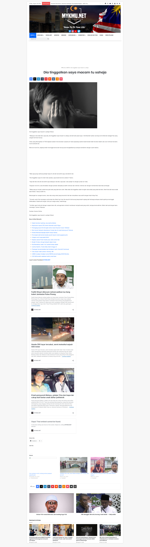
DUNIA (101, 35)
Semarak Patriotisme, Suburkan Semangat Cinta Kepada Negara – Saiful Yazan (70, 3)
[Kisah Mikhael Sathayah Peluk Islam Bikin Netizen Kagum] (105, 465)
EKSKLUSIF (49, 35)
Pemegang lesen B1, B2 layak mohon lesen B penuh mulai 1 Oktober (50, 228)
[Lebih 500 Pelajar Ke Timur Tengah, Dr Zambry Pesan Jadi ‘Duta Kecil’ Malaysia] (63, 530)
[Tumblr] (42, 79)
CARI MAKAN (71, 35)
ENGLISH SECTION (93, 35)
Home (64, 67)
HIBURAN (63, 35)
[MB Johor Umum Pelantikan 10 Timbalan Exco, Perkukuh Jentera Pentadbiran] (110, 530)
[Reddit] (49, 79)
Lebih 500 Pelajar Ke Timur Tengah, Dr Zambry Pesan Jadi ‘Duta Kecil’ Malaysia (63, 539)
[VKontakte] (53, 79)
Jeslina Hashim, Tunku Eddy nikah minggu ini (44, 247)
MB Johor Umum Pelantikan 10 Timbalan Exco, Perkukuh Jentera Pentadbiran (109, 539)
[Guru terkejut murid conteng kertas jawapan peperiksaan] (43, 465)
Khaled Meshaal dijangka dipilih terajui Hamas (44, 232)
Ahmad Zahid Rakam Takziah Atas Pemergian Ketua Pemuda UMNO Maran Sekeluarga (86, 539)
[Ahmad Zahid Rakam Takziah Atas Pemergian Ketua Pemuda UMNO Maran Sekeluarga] (86, 530)
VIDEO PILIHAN (109, 35)
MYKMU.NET (46, 260)
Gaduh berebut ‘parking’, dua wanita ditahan (44, 223)
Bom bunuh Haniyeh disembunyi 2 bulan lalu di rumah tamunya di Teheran (52, 230)
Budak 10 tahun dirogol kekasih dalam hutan (44, 242)
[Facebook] (31, 79)
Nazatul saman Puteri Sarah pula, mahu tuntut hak (45, 239)
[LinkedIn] (38, 79)
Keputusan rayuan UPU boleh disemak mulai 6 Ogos (46, 225)
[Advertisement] (75, 54)
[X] (34, 79)
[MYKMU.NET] (75, 19)
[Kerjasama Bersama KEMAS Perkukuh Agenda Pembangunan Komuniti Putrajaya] (39, 530)
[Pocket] (61, 79)
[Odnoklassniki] (57, 79)
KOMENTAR (81, 35)
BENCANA (40, 35)
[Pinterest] (46, 79)
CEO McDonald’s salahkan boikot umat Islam (44, 256)
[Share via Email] (71, 486)
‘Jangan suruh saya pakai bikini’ (40, 237)
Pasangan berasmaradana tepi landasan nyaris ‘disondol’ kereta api (50, 249)
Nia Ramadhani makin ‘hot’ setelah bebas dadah (45, 244)
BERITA (32, 35)
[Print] (75, 486)
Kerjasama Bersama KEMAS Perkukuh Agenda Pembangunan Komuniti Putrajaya (39, 539)
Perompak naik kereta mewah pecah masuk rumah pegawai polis (50, 235)
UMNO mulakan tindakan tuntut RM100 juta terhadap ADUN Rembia (50, 254)
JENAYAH (56, 35)
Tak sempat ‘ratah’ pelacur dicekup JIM (42, 251)
